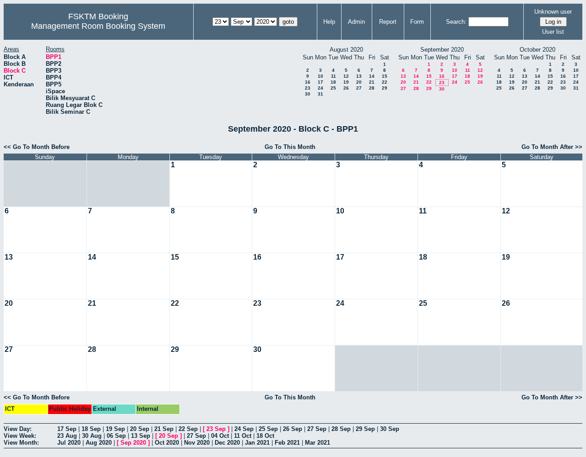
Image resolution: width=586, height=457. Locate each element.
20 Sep (139, 428)
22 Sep (188, 428)
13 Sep (140, 435)
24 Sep (244, 428)
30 (307, 93)
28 (371, 87)
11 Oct (242, 435)
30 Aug (92, 435)
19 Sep (115, 428)
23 (307, 87)
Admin (356, 21)
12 (346, 76)
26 (346, 87)
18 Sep (91, 428)
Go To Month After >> (551, 146)
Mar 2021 (317, 442)
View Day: (18, 428)
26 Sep (292, 428)
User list (553, 31)
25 (333, 87)
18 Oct (265, 435)
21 (371, 82)
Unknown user (553, 11)
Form (417, 21)
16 (307, 82)
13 (359, 76)
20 (359, 82)
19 (346, 82)
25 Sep (268, 428)
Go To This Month (290, 146)
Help (329, 21)
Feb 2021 (287, 442)
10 (320, 76)
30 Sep (389, 428)
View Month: (21, 442)
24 (320, 87)
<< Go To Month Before (37, 146)
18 (333, 82)
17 (320, 82)
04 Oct (220, 435)
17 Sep (66, 428)
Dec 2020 (227, 442)
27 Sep (316, 428)
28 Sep (341, 428)
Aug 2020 (99, 442)
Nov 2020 (197, 442)
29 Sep (365, 428)
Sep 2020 (133, 442)
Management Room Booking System (98, 26)
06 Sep (116, 435)
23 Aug (67, 435)
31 (320, 93)
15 (384, 76)
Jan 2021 (257, 442)
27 (359, 87)
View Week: (20, 435)
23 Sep (216, 428)
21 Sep (164, 428)
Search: (456, 21)
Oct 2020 (167, 442)
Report (387, 21)
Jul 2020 (69, 442)
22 (384, 82)
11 (333, 76)
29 (384, 87)
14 (371, 76)
